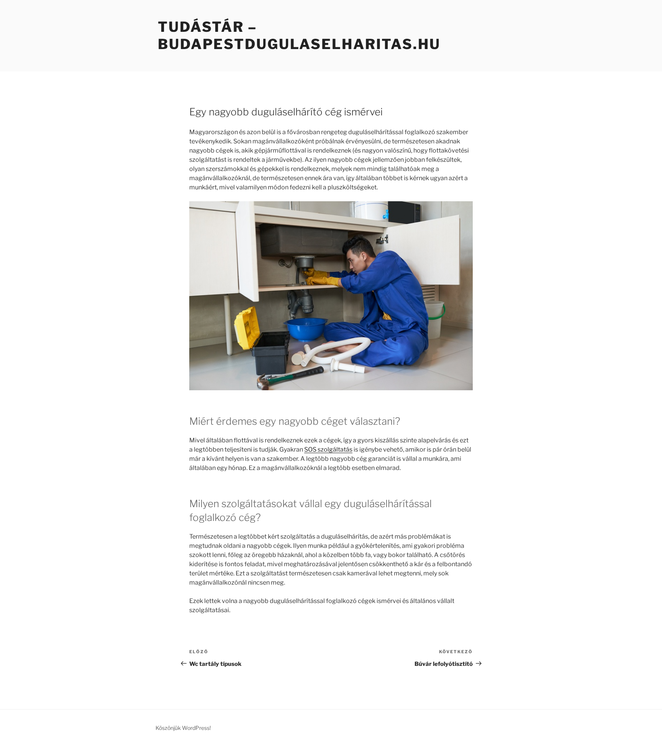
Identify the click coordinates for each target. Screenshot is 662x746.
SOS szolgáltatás (328, 449)
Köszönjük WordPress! (183, 728)
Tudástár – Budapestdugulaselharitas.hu (299, 35)
